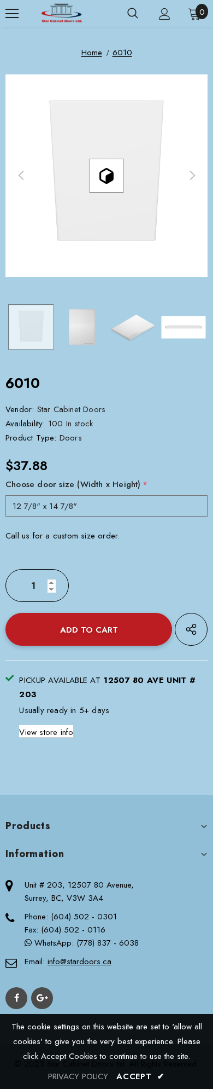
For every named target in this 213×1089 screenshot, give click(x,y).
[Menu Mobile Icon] (12, 13)
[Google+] (42, 998)
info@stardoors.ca (79, 961)
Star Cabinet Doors (71, 409)
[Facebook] (16, 998)
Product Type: (31, 438)
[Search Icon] (132, 13)
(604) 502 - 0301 (84, 917)
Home (91, 53)
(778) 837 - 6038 (107, 943)
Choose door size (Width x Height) (76, 484)
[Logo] (61, 14)
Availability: (25, 424)
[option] (106, 175)
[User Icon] (164, 14)
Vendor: (19, 409)
